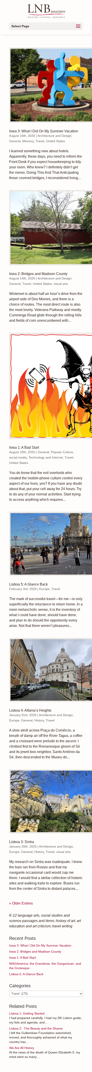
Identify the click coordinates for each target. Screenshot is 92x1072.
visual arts (61, 283)
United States (55, 141)
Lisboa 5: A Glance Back (28, 584)
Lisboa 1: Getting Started (26, 1013)
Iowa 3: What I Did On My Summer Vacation (43, 131)
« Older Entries (21, 903)
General (15, 141)
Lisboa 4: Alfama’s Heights (30, 710)
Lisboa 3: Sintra (21, 842)
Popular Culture (62, 452)
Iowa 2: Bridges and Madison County (38, 274)
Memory (28, 141)
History (39, 720)
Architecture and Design (54, 135)
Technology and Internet (46, 457)
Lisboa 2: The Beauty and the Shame (36, 1028)
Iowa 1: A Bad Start (24, 447)
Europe (44, 589)
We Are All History (21, 1048)
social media (18, 457)
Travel (40, 141)
